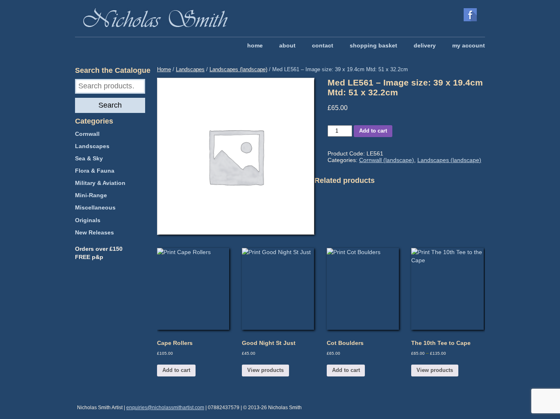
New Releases (94, 232)
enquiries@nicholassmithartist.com (165, 407)
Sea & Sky (89, 158)
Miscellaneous (95, 207)
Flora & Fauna (94, 170)
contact (322, 45)
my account (468, 45)
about (287, 45)
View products (265, 370)
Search (110, 105)
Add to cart (373, 131)
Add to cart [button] (176, 370)
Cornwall (87, 134)
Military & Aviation (100, 183)
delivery (425, 45)
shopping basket (373, 45)
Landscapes (190, 69)
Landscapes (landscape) (238, 69)
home (255, 45)
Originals (87, 220)
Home (164, 69)
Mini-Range (91, 195)
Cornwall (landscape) (386, 160)
